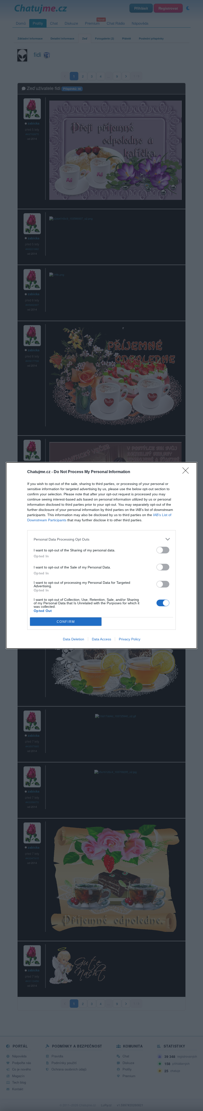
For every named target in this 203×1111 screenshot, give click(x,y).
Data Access (101, 639)
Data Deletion (73, 639)
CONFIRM (66, 622)
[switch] (162, 550)
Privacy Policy (129, 639)
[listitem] (101, 539)
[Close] (187, 472)
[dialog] (101, 555)
